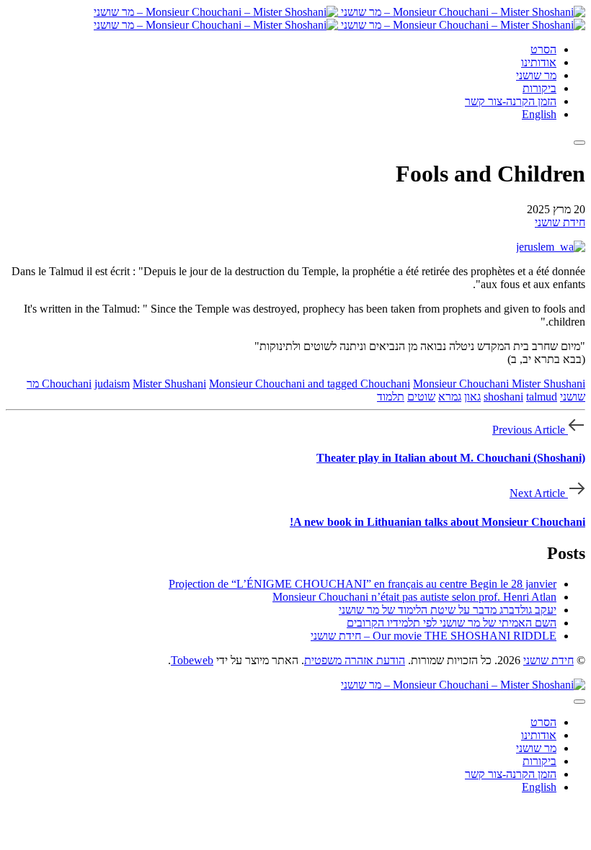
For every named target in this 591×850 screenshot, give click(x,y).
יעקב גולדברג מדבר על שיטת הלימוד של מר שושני (447, 610)
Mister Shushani (169, 383)
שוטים (421, 396)
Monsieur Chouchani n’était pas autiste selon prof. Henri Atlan (414, 597)
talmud (541, 396)
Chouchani (67, 383)
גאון (472, 396)
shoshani (503, 396)
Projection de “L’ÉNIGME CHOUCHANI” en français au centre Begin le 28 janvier (362, 584)
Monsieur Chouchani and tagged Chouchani (309, 383)
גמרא (449, 396)
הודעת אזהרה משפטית (354, 660)
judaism (112, 383)
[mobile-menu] (579, 142)
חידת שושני (560, 222)
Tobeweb (192, 660)
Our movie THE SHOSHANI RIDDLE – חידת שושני (433, 636)
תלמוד (390, 396)
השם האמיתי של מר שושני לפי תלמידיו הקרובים (451, 623)
